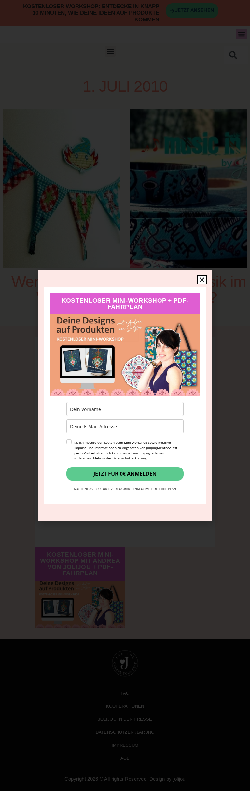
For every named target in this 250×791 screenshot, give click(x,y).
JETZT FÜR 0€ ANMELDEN (125, 473)
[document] (125, 395)
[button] (202, 279)
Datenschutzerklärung (129, 458)
